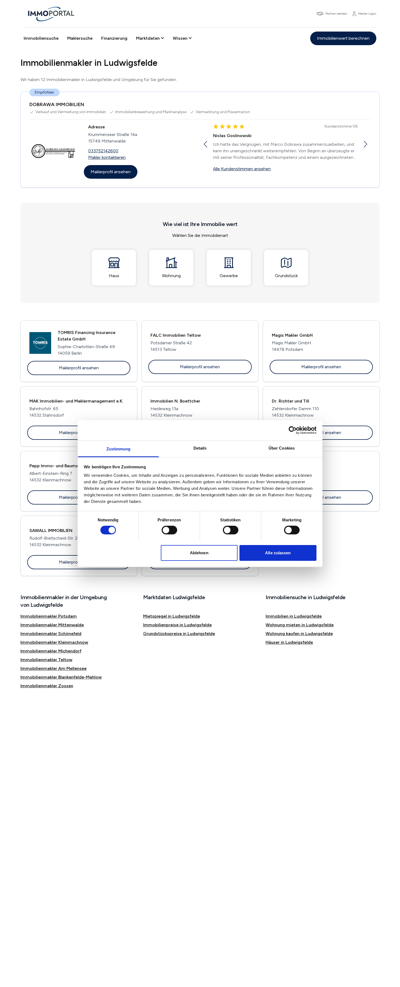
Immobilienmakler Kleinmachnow (54, 642)
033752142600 (103, 150)
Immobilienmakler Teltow (46, 659)
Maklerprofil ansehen (111, 171)
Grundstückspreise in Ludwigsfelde (179, 633)
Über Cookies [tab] (282, 447)
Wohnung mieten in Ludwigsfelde (300, 624)
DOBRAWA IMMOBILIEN (56, 104)
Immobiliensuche (41, 38)
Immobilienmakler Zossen (46, 685)
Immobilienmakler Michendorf (50, 651)
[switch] (169, 530)
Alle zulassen (278, 552)
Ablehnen (199, 552)
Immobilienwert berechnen (343, 38)
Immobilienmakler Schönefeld (50, 633)
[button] (205, 144)
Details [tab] (200, 447)
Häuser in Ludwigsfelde (289, 642)
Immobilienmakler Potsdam (48, 616)
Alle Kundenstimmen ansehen (242, 168)
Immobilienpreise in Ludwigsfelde (177, 624)
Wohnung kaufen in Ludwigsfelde (299, 633)
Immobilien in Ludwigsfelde (294, 616)
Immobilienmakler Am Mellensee (53, 668)
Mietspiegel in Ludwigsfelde (171, 616)
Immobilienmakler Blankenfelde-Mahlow (61, 677)
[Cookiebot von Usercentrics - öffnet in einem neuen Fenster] (292, 430)
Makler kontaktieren (107, 157)
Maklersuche (80, 38)
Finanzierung (114, 38)
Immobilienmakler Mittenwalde (52, 624)
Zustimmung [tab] (118, 448)
